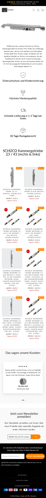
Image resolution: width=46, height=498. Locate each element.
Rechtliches (22, 480)
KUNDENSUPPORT (22, 486)
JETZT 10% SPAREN (35, 456)
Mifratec (22, 475)
